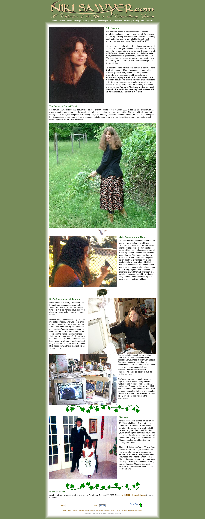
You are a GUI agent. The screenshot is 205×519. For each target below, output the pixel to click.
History (62, 21)
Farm (85, 21)
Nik (142, 21)
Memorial (149, 21)
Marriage (77, 21)
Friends (127, 21)
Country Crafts (116, 21)
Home (54, 21)
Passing (136, 21)
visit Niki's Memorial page (134, 495)
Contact (139, 510)
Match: (96, 506)
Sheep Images (102, 21)
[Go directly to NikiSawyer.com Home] (102, 19)
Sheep (92, 21)
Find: (63, 506)
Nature (69, 21)
